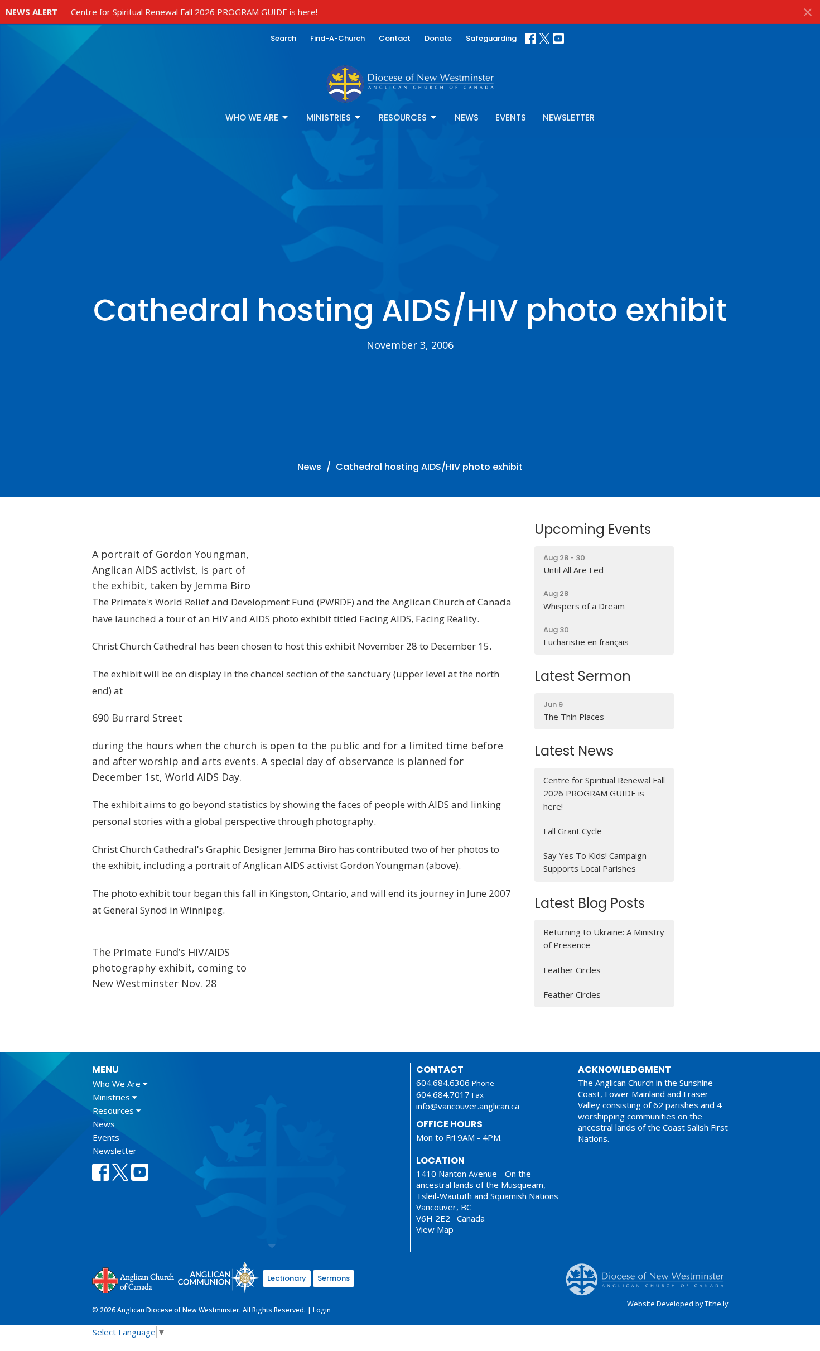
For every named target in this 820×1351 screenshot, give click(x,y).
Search (283, 38)
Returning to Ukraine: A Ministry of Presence (603, 938)
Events (510, 117)
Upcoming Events (592, 529)
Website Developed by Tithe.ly (677, 1303)
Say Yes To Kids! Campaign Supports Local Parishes (595, 862)
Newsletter (569, 117)
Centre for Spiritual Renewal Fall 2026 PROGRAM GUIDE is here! (194, 11)
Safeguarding (491, 38)
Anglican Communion (219, 1277)
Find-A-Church (337, 38)
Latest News (574, 751)
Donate (438, 38)
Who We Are (251, 117)
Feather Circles (572, 969)
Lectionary (286, 1278)
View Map (435, 1229)
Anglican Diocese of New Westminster (649, 1274)
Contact (395, 38)
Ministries (328, 117)
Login (322, 1310)
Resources (403, 117)
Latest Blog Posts (589, 903)
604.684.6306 (443, 1082)
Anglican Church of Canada (133, 1279)
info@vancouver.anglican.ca (467, 1106)
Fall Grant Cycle (572, 830)
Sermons (333, 1278)
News (467, 117)
